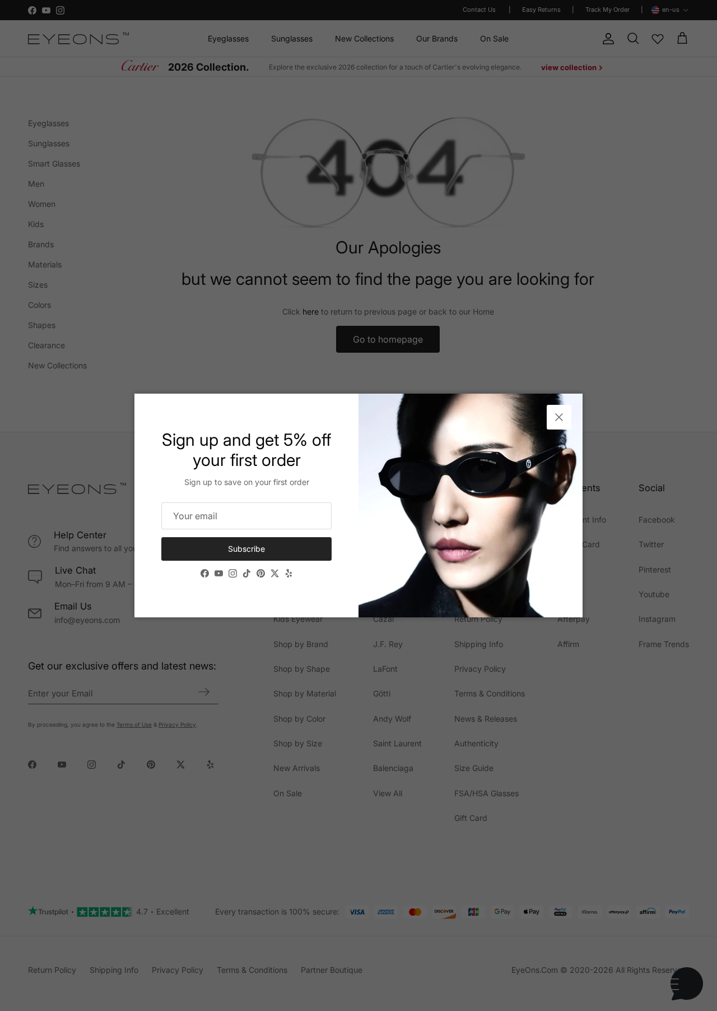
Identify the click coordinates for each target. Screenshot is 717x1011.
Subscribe (246, 548)
